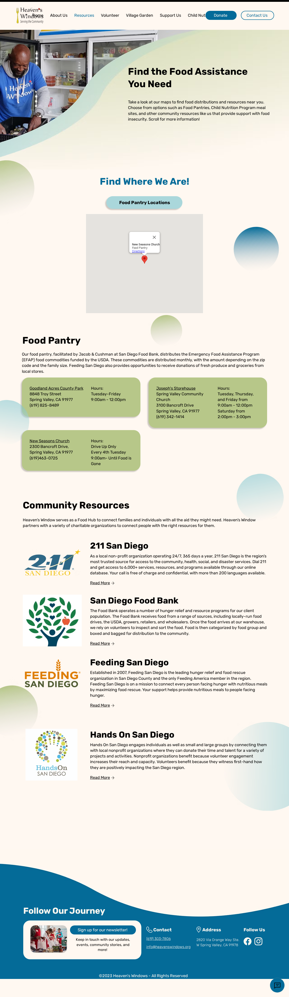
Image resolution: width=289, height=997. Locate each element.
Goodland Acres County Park (56, 388)
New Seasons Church (50, 440)
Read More (100, 582)
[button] (59, 15)
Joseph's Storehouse (176, 388)
